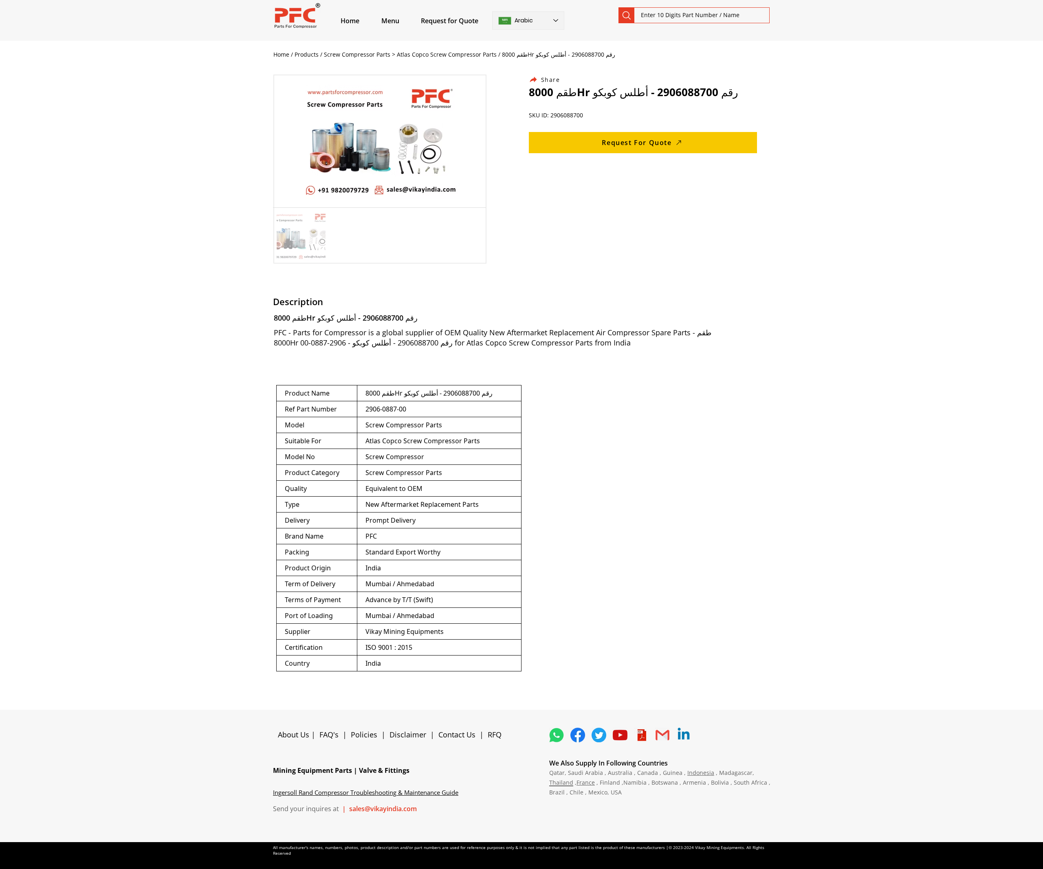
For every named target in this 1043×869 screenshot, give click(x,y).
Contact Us (456, 734)
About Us (294, 734)
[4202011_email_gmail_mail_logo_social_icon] (662, 735)
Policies (364, 734)
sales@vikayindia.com (383, 808)
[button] (399, 20)
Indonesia (700, 773)
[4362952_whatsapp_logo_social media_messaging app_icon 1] (556, 735)
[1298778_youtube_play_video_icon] (620, 735)
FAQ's (329, 734)
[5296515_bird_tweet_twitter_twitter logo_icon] (599, 735)
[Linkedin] (683, 735)
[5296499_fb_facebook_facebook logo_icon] (577, 735)
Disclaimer (409, 734)
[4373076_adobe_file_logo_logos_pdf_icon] (641, 735)
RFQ (495, 734)
